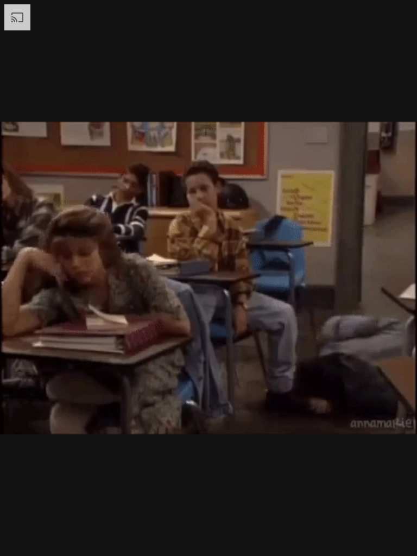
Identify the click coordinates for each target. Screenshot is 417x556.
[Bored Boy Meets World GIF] (208, 278)
